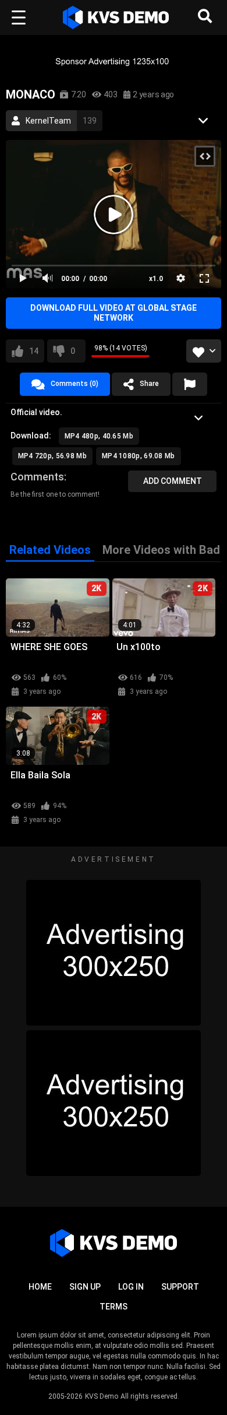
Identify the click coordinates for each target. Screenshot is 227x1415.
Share (149, 384)
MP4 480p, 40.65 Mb (99, 436)
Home (40, 1286)
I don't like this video (72, 351)
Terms (113, 1306)
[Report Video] (189, 384)
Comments (37, 477)
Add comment (172, 481)
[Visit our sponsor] (113, 61)
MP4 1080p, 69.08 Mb (138, 456)
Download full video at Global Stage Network (113, 312)
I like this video (33, 351)
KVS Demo (101, 1396)
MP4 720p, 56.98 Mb (52, 456)
